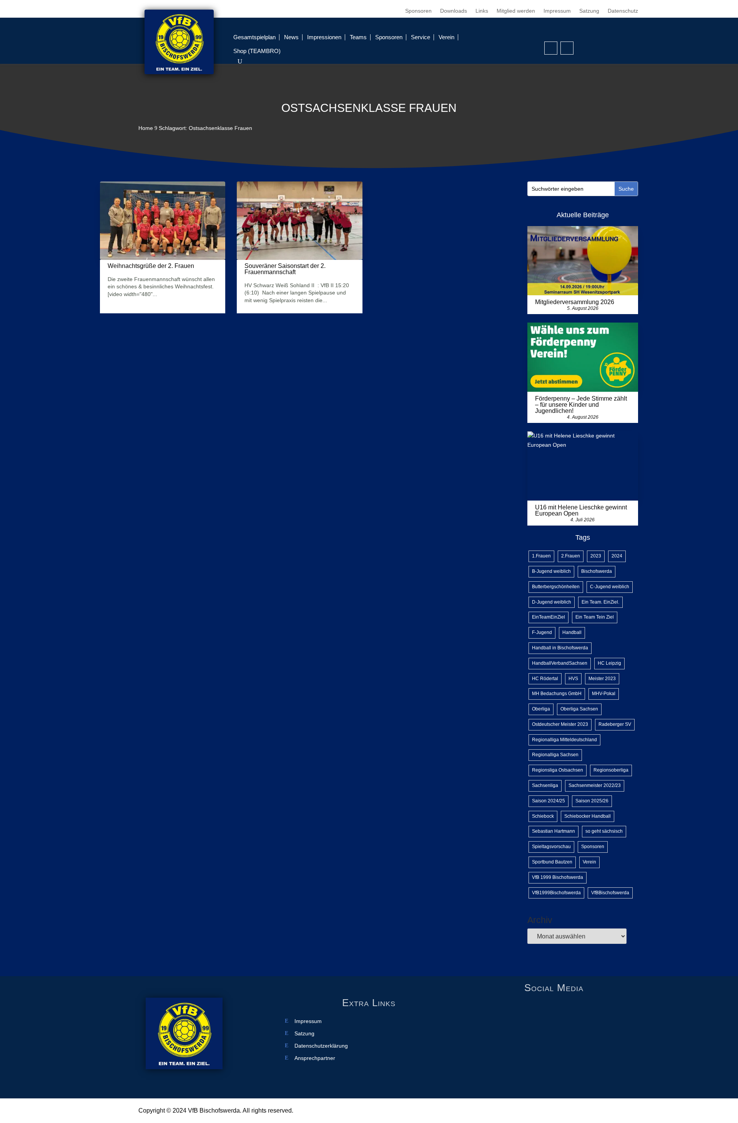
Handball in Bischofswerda (560, 648)
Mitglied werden (516, 11)
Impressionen (324, 37)
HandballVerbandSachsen (559, 663)
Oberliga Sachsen (579, 709)
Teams (358, 37)
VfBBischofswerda (610, 892)
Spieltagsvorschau (551, 846)
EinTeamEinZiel (548, 617)
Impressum (557, 11)
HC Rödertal (545, 678)
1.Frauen (541, 556)
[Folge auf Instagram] (566, 48)
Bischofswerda (596, 571)
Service (420, 37)
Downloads (453, 11)
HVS (573, 678)
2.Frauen (570, 556)
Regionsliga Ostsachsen (557, 770)
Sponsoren (418, 11)
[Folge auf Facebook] (550, 48)
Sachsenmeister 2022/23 (594, 785)
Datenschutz (623, 11)
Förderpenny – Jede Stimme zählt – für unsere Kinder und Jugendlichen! (581, 404)
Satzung (589, 11)
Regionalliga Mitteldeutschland (564, 739)
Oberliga (541, 709)
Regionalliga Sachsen (555, 754)
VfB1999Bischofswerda (556, 892)
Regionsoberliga (610, 770)
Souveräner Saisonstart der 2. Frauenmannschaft (285, 269)
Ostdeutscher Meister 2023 (560, 724)
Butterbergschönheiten (556, 586)
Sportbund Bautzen (552, 862)
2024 (617, 556)
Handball (572, 632)
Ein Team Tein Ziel (594, 617)
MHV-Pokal (603, 693)
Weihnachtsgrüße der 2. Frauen (151, 266)
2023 (595, 556)
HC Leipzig (609, 663)
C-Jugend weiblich (609, 586)
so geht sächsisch (604, 831)
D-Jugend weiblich (551, 602)
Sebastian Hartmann (553, 831)
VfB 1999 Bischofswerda (557, 877)
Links (481, 11)
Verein (446, 37)
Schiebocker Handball (587, 816)
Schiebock (543, 816)
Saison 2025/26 (591, 801)
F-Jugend (542, 632)
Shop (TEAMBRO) (257, 51)
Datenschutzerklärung (321, 1046)
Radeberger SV (614, 724)
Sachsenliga (545, 785)
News (291, 37)
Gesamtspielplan (254, 37)
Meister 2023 (602, 678)
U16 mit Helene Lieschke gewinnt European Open (581, 510)
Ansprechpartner (314, 1058)
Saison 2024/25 (548, 801)
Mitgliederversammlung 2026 (574, 302)
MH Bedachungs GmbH (557, 693)
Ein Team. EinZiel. (600, 602)
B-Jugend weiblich (551, 571)
